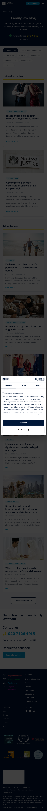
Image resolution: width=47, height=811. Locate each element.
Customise (22, 430)
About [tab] (38, 385)
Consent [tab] (8, 385)
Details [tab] (23, 385)
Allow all (23, 423)
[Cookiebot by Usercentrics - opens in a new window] (34, 379)
